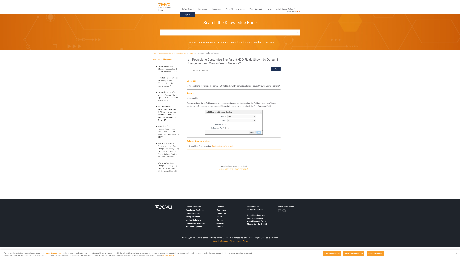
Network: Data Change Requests (208, 53)
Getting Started (187, 9)
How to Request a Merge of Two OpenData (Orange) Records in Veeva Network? (168, 82)
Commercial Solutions (195, 223)
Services (220, 207)
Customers (221, 210)
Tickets (269, 9)
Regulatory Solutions (195, 210)
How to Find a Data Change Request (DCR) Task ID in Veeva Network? (168, 69)
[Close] (456, 253)
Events (219, 217)
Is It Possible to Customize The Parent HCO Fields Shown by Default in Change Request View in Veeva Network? (168, 113)
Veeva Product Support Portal (163, 53)
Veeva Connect (256, 9)
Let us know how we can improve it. (233, 169)
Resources (221, 213)
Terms (245, 241)
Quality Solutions (193, 213)
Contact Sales (253, 207)
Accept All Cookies (375, 253)
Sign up (298, 11)
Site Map (220, 223)
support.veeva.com (53, 253)
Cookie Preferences (332, 253)
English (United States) (284, 9)
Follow (276, 69)
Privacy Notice (235, 241)
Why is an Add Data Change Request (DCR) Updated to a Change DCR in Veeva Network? (167, 167)
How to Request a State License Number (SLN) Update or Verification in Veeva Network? (168, 96)
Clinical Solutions (193, 207)
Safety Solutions (193, 217)
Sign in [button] (187, 15)
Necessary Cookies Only (354, 253)
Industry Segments (194, 227)
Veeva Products (181, 53)
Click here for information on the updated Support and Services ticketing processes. (230, 42)
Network (192, 53)
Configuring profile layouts (223, 146)
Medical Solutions (193, 220)
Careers (219, 220)
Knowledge (202, 9)
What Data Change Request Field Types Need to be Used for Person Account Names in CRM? (168, 131)
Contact (219, 227)
